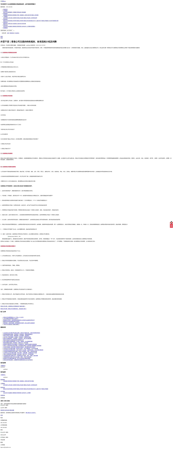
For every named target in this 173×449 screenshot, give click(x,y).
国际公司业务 (27, 17)
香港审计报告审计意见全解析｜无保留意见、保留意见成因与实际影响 (20, 344)
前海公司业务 (20, 17)
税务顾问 (14, 15)
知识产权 (5, 12)
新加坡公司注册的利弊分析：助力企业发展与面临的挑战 (16, 358)
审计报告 (31, 15)
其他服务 (24, 12)
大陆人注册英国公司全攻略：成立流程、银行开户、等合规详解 (18, 354)
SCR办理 (50, 20)
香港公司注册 (6, 20)
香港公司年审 (13, 20)
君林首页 (5, 9)
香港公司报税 (45, 20)
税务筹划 (10, 15)
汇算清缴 (36, 15)
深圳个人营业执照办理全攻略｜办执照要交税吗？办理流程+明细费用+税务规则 (22, 345)
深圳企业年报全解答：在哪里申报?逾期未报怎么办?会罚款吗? (18, 359)
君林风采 (14, 26)
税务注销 (27, 15)
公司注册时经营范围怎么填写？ (10, 318)
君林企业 (5, 25)
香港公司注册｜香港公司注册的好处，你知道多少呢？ (13, 308)
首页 (8, 33)
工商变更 (14, 17)
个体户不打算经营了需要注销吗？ (11, 324)
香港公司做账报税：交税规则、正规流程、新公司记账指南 (17, 338)
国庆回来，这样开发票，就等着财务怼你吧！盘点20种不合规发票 (19, 323)
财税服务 (10, 12)
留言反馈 (7, 410)
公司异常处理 (34, 17)
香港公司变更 (20, 20)
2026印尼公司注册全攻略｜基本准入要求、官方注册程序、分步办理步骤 (20, 348)
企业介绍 (5, 26)
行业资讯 (14, 23)
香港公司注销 (27, 20)
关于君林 (3, 391)
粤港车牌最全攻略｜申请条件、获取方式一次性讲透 (15, 342)
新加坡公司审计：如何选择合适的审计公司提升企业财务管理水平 (19, 320)
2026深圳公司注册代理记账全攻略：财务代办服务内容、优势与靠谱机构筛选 (21, 332)
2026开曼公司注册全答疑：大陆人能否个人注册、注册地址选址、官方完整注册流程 (23, 349)
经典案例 (5, 27)
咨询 (2, 415)
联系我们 (33, 26)
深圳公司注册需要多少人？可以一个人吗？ (13, 317)
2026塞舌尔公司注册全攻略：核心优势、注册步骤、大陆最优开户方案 (20, 352)
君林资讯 (5, 22)
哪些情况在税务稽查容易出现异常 (11, 321)
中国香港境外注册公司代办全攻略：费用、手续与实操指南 (17, 357)
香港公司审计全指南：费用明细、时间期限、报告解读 (16, 335)
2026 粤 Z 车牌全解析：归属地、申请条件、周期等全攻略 (17, 337)
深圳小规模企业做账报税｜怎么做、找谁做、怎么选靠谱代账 (17, 341)
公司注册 (5, 17)
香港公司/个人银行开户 (36, 20)
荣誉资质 (19, 26)
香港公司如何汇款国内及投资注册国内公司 (13, 340)
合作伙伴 (24, 26)
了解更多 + (3, 365)
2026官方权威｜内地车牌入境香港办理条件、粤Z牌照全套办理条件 (19, 347)
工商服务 (14, 12)
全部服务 (5, 10)
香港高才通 (55, 20)
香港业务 (19, 12)
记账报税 (5, 15)
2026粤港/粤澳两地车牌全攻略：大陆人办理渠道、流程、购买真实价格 (20, 351)
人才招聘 (28, 26)
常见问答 (24, 23)
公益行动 (19, 23)
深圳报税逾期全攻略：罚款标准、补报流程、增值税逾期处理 (17, 334)
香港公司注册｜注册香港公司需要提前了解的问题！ (13, 306)
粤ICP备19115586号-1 (31, 412)
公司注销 (10, 17)
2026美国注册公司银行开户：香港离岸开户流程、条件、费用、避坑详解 (20, 355)
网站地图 (12, 410)
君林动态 (5, 23)
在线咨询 (3, 395)
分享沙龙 (10, 23)
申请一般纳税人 (21, 15)
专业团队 (10, 26)
